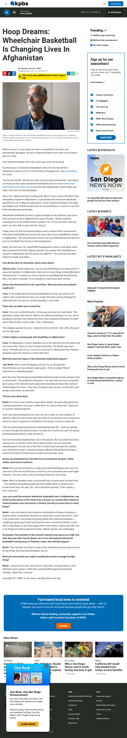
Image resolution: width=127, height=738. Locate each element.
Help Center (72, 723)
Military (98, 661)
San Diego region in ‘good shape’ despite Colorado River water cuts (104, 345)
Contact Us (72, 705)
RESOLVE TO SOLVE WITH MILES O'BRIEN (103, 289)
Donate (63, 625)
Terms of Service (46, 732)
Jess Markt (71, 171)
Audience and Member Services (80, 696)
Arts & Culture (70, 661)
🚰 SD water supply (99, 45)
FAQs (70, 710)
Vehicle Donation (102, 719)
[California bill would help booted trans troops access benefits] (109, 649)
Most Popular (95, 301)
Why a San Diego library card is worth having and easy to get (106, 368)
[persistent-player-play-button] (7, 12)
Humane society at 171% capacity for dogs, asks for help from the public (105, 334)
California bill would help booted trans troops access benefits (108, 667)
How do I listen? (74, 714)
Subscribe (106, 137)
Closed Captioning (75, 701)
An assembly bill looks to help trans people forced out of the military (105, 199)
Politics (37, 661)
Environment (8, 661)
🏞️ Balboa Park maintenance (104, 40)
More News (10, 637)
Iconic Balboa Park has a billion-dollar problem (103, 356)
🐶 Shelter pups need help (102, 35)
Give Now (116, 3)
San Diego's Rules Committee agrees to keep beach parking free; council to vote (105, 380)
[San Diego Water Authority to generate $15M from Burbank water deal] (18, 649)
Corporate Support (103, 696)
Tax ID (98, 714)
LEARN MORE (27, 724)
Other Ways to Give (103, 710)
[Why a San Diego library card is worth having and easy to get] (79, 649)
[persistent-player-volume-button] (14, 12)
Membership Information (105, 705)
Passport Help (73, 719)
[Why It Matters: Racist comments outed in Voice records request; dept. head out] (48, 649)
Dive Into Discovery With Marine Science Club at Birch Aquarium (103, 244)
